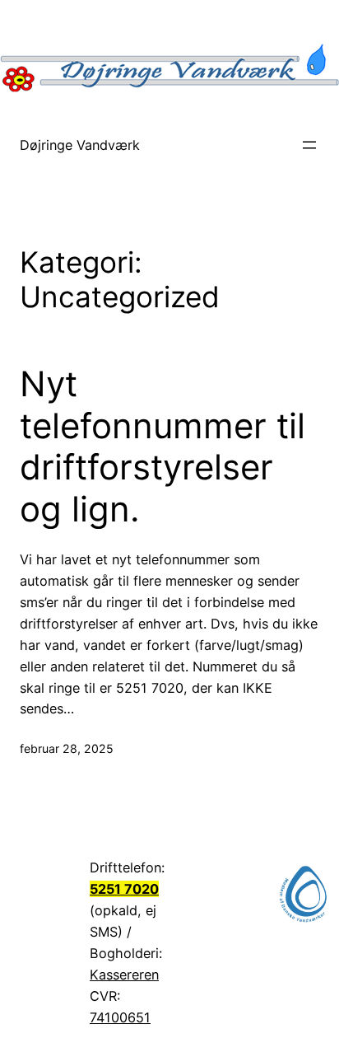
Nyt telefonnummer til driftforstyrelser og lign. (162, 446)
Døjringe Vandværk (80, 145)
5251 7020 (124, 889)
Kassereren (124, 974)
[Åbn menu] (309, 145)
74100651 (120, 1017)
